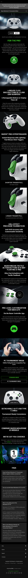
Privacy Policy (13, 563)
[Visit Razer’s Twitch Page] (19, 573)
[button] (1, 2)
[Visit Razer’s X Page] (13, 573)
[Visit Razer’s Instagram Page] (9, 573)
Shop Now (16, 7)
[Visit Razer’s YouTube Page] (15, 573)
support (9, 441)
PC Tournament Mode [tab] (14, 381)
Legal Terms (7, 563)
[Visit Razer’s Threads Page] (11, 573)
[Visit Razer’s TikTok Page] (17, 573)
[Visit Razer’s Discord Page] (21, 573)
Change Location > (17, 568)
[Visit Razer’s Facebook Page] (7, 573)
